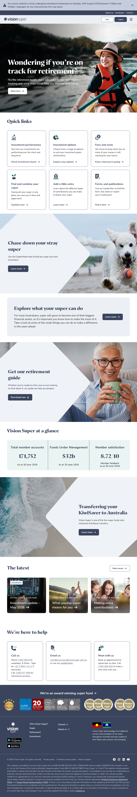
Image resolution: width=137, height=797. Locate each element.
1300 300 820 (25, 660)
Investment (35, 736)
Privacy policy (49, 759)
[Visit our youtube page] (128, 760)
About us (109, 13)
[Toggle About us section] (68, 729)
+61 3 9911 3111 (23, 666)
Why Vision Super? (39, 723)
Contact (129, 13)
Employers (119, 13)
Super (32, 728)
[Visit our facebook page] (114, 760)
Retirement (35, 732)
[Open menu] (131, 19)
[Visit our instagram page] (119, 760)
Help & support (84, 759)
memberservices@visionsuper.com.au (68, 660)
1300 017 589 (23, 672)
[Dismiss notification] (132, 5)
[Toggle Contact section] (67, 724)
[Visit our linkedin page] (123, 760)
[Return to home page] (15, 19)
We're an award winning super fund (66, 693)
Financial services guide (66, 759)
